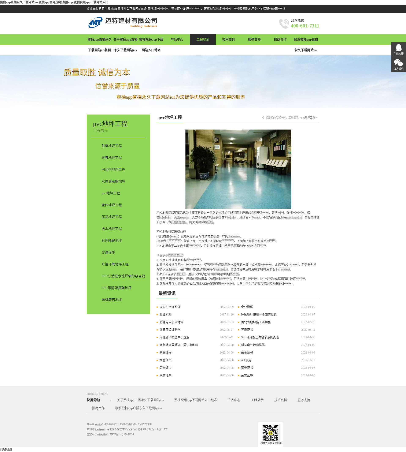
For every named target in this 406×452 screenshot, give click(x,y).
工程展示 (202, 39)
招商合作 (280, 39)
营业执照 (165, 314)
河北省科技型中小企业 (174, 337)
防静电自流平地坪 (171, 322)
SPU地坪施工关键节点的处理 (260, 337)
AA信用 (246, 360)
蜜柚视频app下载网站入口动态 (151, 45)
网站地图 (6, 449)
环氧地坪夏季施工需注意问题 (179, 345)
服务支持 (254, 39)
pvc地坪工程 (308, 117)
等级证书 (247, 329)
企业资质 (247, 307)
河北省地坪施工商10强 (256, 322)
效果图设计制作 (170, 329)
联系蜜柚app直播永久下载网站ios (306, 45)
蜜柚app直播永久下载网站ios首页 (100, 45)
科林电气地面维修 (253, 345)
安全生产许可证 (170, 307)
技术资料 (228, 39)
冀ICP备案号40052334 (122, 434)
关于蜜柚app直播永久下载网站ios (125, 45)
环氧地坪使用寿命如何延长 (259, 314)
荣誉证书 (165, 352)
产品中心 (177, 39)
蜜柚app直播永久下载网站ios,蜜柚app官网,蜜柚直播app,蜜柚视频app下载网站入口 (54, 2)
